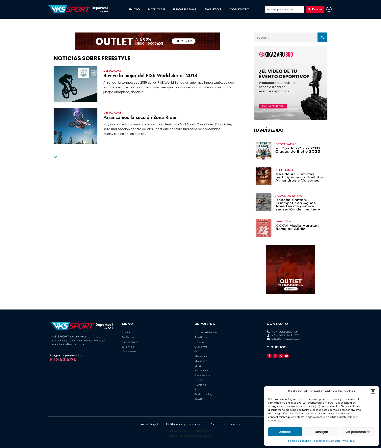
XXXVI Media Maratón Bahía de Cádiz (297, 227)
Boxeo (199, 341)
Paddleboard (204, 375)
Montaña (200, 360)
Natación (201, 370)
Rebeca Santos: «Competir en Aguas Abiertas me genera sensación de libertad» (297, 204)
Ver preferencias (357, 432)
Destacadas (112, 71)
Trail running (203, 394)
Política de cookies (299, 440)
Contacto (240, 9)
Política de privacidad (326, 440)
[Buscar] (322, 37)
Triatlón (200, 398)
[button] (373, 391)
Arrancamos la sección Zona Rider (140, 117)
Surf (197, 389)
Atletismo (284, 169)
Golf (197, 351)
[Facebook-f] (269, 355)
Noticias (156, 9)
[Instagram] (275, 355)
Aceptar (285, 432)
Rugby (199, 379)
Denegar (321, 432)
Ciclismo (200, 346)
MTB (197, 365)
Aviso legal (348, 440)
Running (200, 384)
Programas (185, 9)
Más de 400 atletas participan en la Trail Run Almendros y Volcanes (299, 177)
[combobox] (284, 9)
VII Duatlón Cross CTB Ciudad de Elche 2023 (297, 149)
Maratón (283, 221)
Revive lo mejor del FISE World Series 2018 (150, 75)
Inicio (134, 9)
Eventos (213, 9)
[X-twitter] (280, 355)
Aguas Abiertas (288, 195)
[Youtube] (286, 355)
